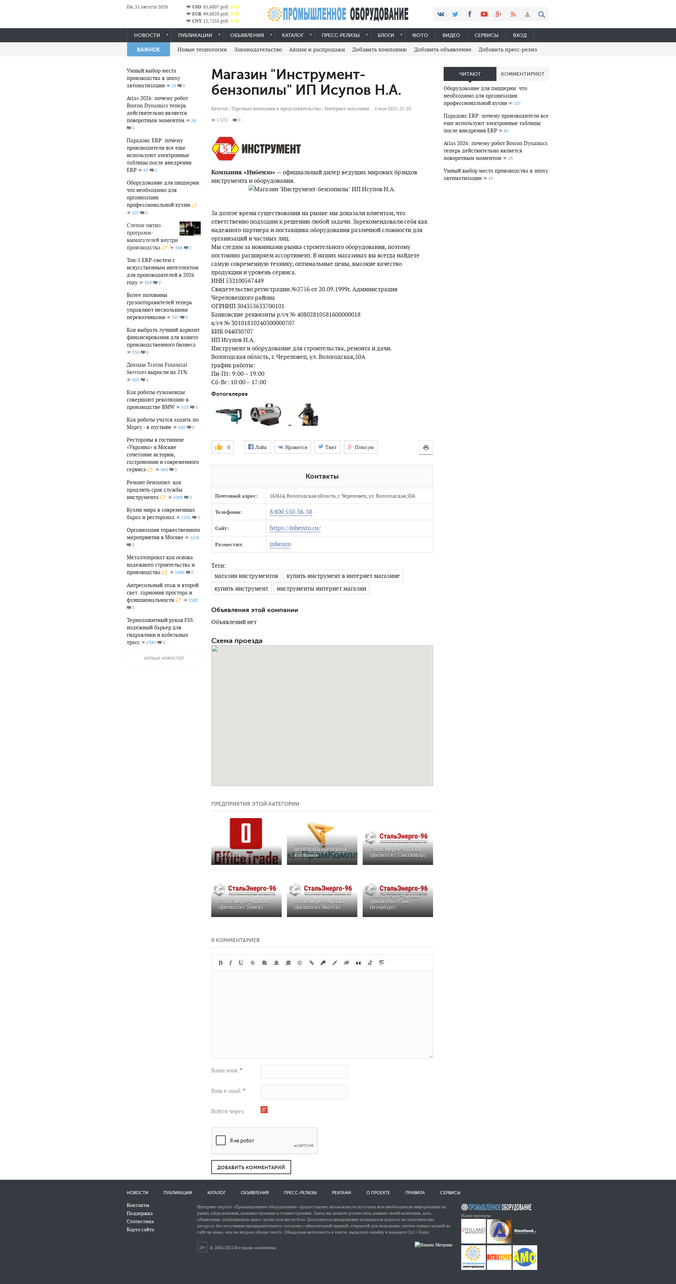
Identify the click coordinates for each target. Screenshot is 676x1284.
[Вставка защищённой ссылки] (323, 962)
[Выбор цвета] (335, 962)
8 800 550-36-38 (291, 512)
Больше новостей (163, 658)
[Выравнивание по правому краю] (288, 962)
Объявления (247, 35)
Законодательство (258, 49)
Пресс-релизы (341, 35)
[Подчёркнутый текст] (241, 962)
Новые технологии (202, 49)
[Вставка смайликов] (300, 962)
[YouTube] (484, 14)
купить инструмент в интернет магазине (343, 576)
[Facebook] (470, 14)
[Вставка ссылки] (312, 962)
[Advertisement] (496, 298)
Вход (520, 35)
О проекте (378, 1192)
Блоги (386, 35)
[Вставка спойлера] (382, 962)
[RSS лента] (513, 14)
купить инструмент (241, 588)
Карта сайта (140, 1229)
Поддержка (140, 1213)
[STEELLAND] (473, 1242)
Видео (451, 35)
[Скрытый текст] (347, 962)
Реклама (341, 1192)
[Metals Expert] (499, 1268)
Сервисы (487, 35)
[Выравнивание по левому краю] (265, 962)
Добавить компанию (379, 49)
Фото (420, 35)
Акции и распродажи (317, 49)
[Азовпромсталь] (499, 1242)
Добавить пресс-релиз (507, 49)
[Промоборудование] (473, 1268)
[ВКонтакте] (441, 14)
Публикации (195, 35)
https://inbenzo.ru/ (295, 528)
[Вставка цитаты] (358, 962)
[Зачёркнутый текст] (253, 962)
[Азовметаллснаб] (525, 1268)
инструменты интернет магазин (321, 588)
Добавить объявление (442, 49)
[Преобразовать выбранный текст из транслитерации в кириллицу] (370, 962)
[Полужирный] (220, 962)
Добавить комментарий (251, 1167)
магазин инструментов (246, 576)
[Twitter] (455, 14)
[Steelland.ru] (525, 1242)
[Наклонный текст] (231, 962)
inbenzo (280, 544)
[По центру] (276, 962)
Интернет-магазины (347, 109)
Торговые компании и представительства (276, 109)
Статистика (140, 1221)
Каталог (293, 35)
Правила (415, 1192)
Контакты (138, 1205)
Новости (147, 35)
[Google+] (499, 14)
